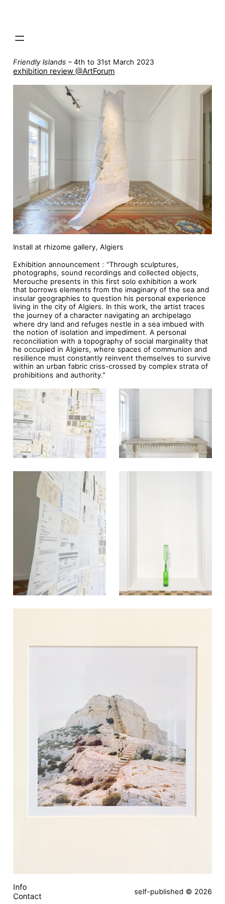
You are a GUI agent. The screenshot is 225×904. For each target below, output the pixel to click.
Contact (27, 896)
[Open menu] (19, 38)
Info (20, 886)
